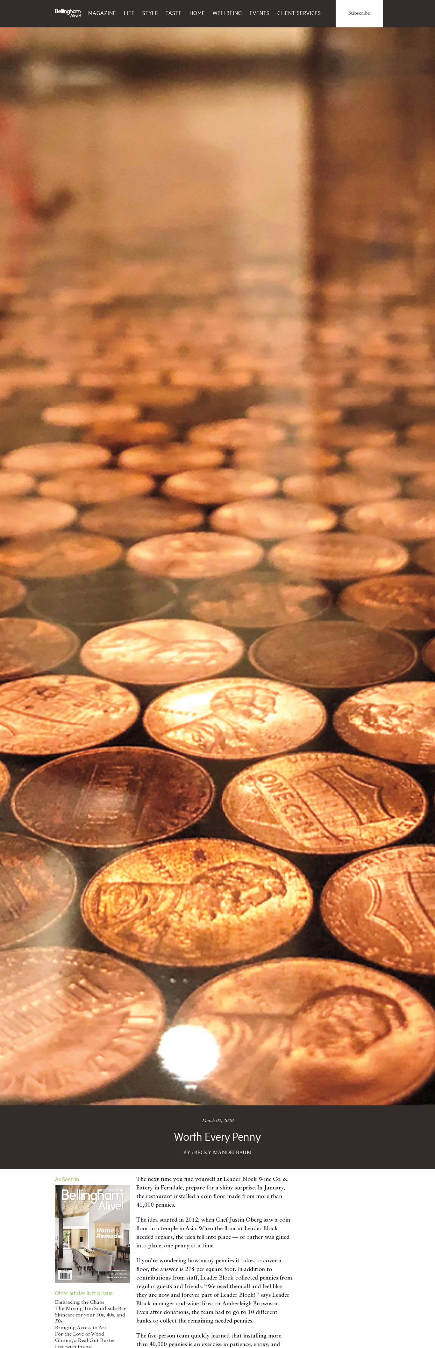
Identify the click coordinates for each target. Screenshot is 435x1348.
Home (197, 13)
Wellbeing (227, 13)
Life (129, 13)
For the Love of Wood (79, 1334)
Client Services (299, 13)
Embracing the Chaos (79, 1302)
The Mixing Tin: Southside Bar (90, 1308)
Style (150, 13)
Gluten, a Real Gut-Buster (85, 1340)
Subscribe (359, 13)
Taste (174, 13)
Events (260, 13)
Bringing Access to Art (80, 1327)
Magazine (102, 13)
